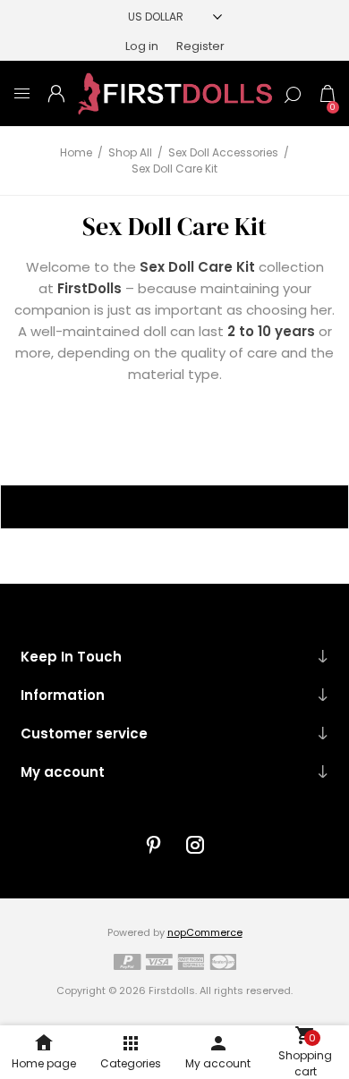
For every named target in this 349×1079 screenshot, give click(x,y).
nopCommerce (205, 932)
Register (200, 46)
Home (76, 152)
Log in (141, 46)
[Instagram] (195, 845)
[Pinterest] (154, 845)
